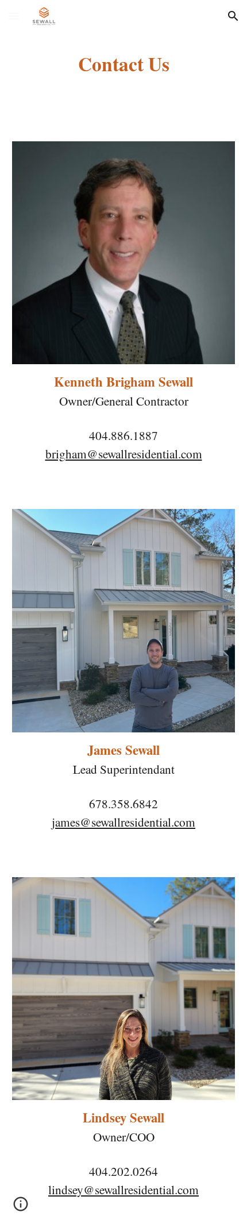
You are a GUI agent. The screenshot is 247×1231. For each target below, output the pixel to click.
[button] (14, 16)
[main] (124, 64)
